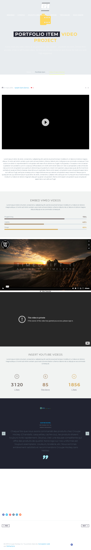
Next (84, 526)
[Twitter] (7, 515)
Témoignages (65, 15)
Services (53, 15)
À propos (21, 15)
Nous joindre (78, 15)
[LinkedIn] (17, 515)
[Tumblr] (13, 515)
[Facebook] (3, 515)
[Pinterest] (10, 515)
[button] (45, 122)
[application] (45, 122)
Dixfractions (10, 546)
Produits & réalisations (37, 15)
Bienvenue (10, 15)
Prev (6, 526)
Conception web (44, 544)
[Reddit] (20, 515)
